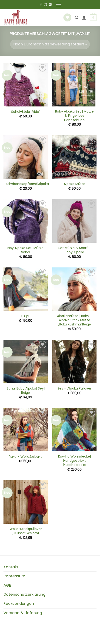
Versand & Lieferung (22, 612)
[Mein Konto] (84, 17)
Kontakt (10, 567)
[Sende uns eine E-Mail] (50, 4)
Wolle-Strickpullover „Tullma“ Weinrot (26, 531)
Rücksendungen (18, 603)
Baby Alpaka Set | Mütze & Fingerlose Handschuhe (74, 115)
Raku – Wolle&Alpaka (26, 457)
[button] (58, 4)
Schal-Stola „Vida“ (25, 111)
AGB (7, 585)
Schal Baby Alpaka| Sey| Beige (26, 390)
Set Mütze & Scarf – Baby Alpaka (74, 250)
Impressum (14, 576)
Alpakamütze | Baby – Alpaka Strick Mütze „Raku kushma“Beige (74, 320)
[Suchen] (77, 17)
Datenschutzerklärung (24, 594)
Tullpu (25, 316)
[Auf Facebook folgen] (41, 4)
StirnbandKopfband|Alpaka (27, 184)
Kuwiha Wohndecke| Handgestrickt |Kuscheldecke (74, 460)
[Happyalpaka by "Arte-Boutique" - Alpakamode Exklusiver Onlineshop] (28, 17)
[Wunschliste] (67, 17)
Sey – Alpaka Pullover (74, 388)
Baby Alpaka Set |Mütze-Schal (25, 250)
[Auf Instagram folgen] (45, 4)
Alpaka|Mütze (74, 184)
